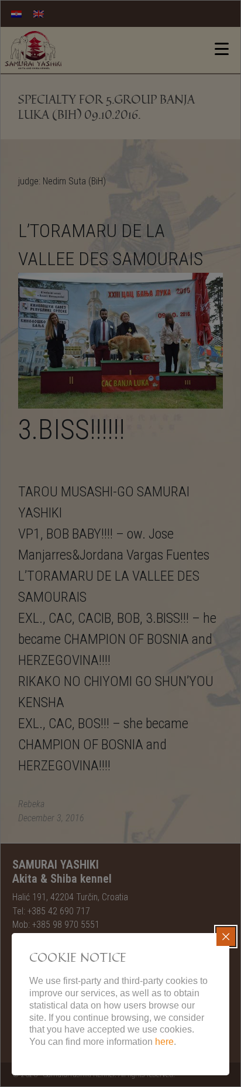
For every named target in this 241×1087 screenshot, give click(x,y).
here (164, 1042)
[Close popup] (225, 936)
